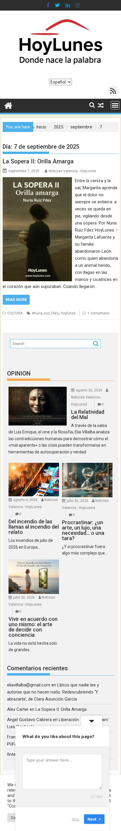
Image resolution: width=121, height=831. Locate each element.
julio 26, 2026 (77, 501)
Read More (16, 299)
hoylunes (68, 313)
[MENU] (115, 105)
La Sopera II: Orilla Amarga (38, 161)
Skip (75, 819)
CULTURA (14, 313)
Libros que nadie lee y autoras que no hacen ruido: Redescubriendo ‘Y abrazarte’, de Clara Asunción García (53, 692)
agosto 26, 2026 (89, 390)
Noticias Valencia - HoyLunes (72, 171)
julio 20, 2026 (24, 597)
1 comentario (98, 313)
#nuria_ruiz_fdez (45, 313)
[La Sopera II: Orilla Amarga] (37, 180)
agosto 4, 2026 (25, 500)
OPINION (19, 373)
